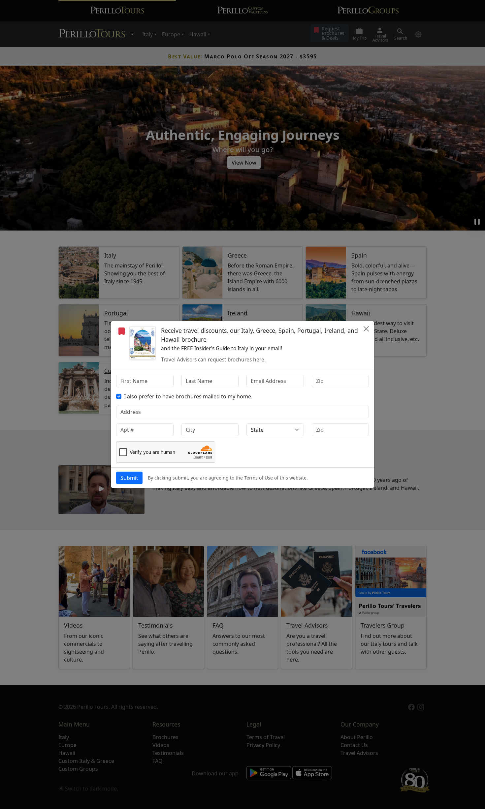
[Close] (366, 329)
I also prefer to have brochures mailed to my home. (188, 396)
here (258, 359)
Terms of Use (258, 478)
